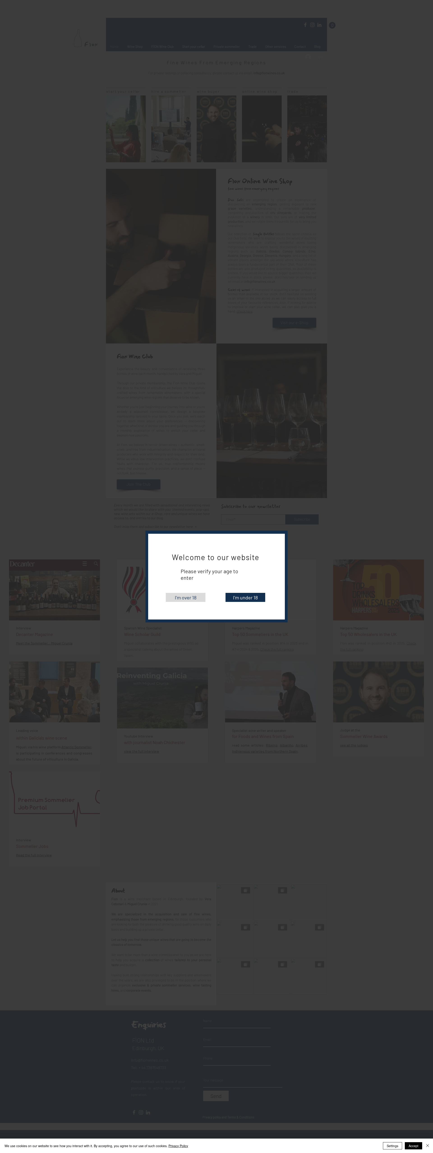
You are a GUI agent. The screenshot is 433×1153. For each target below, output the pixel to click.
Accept (413, 1146)
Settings (392, 1146)
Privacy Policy (178, 1146)
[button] (185, 597)
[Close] (427, 1145)
